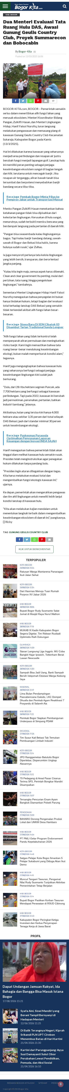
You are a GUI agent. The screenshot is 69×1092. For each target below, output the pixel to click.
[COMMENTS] (53, 100)
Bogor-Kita (25, 51)
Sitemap (42, 1083)
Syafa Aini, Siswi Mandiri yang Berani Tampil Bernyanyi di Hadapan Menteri (40, 1015)
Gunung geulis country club (28, 532)
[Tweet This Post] (22, 100)
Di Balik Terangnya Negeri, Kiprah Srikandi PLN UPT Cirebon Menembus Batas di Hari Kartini (42, 1034)
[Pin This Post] (37, 100)
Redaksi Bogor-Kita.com (20, 1083)
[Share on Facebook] (15, 100)
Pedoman (56, 1083)
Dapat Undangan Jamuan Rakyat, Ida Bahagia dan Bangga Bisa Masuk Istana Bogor (33, 991)
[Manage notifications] (61, 1084)
